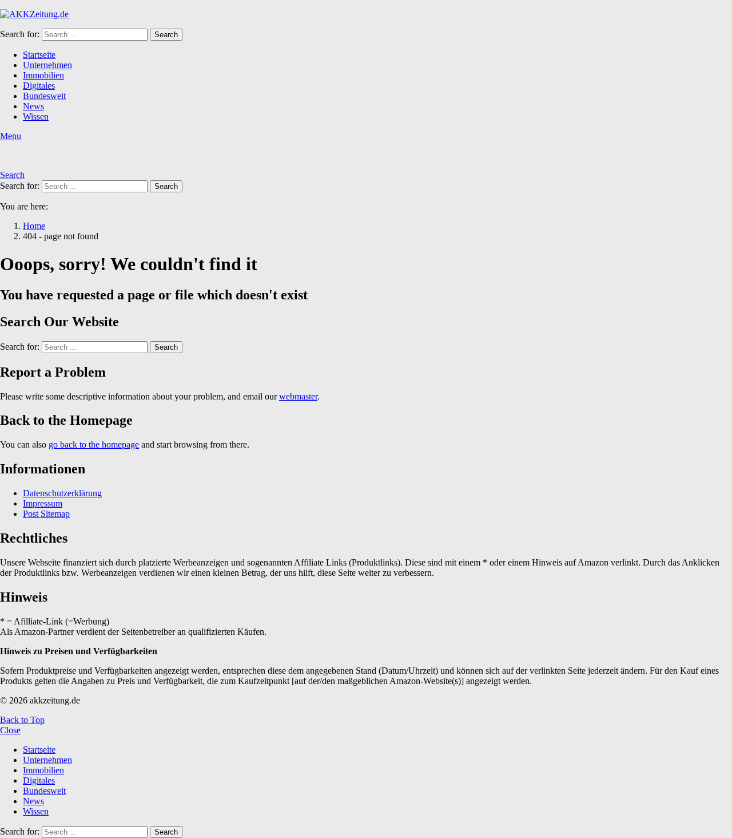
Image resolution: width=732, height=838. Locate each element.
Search (166, 34)
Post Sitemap (46, 514)
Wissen (36, 116)
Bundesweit (44, 96)
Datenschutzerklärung (62, 493)
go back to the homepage (94, 444)
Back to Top (22, 720)
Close (10, 730)
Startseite (39, 55)
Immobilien (43, 75)
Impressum (42, 503)
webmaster (298, 396)
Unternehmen (47, 65)
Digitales (39, 85)
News (33, 106)
